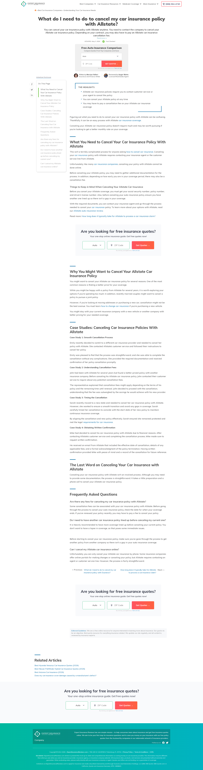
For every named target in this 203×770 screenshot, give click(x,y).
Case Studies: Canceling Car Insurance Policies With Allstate (51, 113)
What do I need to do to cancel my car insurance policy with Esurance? (100, 571)
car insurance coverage (130, 120)
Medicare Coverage (131, 4)
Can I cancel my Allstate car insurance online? (51, 165)
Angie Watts (123, 75)
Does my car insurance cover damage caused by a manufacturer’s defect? (65, 675)
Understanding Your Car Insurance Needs (80, 10)
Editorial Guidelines (78, 631)
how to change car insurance (115, 306)
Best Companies (87, 4)
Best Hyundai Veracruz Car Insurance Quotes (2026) (57, 665)
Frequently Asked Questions (48, 133)
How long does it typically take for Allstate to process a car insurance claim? (118, 216)
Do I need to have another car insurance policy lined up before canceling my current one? (51, 154)
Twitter (167, 742)
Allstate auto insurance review (88, 210)
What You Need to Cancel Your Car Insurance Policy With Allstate (51, 92)
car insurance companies (106, 164)
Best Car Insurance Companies (50, 10)
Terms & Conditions (141, 752)
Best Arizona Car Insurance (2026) (49, 672)
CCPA (152, 752)
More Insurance (149, 4)
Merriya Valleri (92, 75)
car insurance (81, 155)
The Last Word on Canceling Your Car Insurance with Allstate (50, 124)
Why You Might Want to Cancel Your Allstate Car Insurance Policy (51, 103)
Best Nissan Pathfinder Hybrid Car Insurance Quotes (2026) (60, 669)
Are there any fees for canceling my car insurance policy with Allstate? (52, 142)
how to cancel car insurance (139, 151)
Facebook (163, 742)
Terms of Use (117, 68)
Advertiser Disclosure (43, 77)
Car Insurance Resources (108, 4)
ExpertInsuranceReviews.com (77, 752)
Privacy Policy (128, 752)
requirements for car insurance (98, 422)
